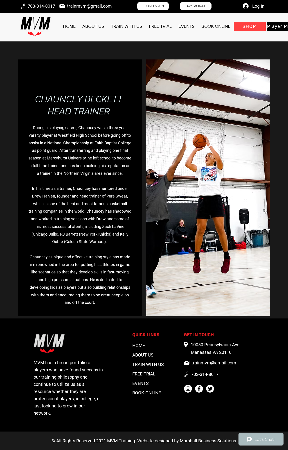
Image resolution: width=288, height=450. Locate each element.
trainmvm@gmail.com (89, 6)
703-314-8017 (41, 6)
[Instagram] (188, 389)
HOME (138, 345)
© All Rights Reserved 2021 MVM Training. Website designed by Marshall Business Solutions (144, 440)
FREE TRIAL (143, 374)
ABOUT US (142, 355)
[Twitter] (210, 389)
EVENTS (140, 383)
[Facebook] (199, 389)
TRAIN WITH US (148, 364)
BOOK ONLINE (146, 392)
